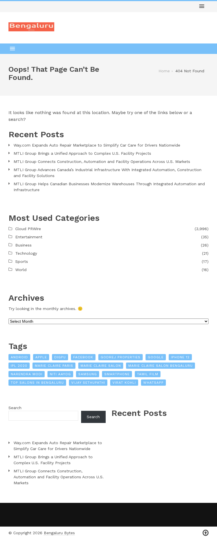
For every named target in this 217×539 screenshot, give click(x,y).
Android (19, 357)
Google (156, 357)
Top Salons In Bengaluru (37, 383)
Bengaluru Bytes (59, 533)
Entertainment (28, 237)
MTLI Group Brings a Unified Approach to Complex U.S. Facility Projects (82, 153)
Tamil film (147, 374)
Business (23, 245)
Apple (41, 357)
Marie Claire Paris (54, 366)
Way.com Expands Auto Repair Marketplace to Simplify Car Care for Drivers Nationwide (97, 145)
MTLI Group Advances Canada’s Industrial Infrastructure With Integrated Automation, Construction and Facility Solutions (107, 172)
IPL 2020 (19, 366)
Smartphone (117, 374)
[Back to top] (206, 532)
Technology (26, 253)
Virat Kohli (124, 383)
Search (14, 407)
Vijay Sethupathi (88, 383)
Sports (21, 261)
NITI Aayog (60, 374)
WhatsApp (153, 383)
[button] (201, 6)
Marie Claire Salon (101, 366)
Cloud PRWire (28, 228)
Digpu (60, 357)
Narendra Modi (26, 374)
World (21, 269)
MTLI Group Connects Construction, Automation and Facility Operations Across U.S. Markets (102, 161)
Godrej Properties (120, 357)
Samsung (87, 374)
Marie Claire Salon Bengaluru (160, 366)
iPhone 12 (180, 357)
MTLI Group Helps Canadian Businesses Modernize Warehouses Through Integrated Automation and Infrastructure (109, 187)
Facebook (83, 357)
